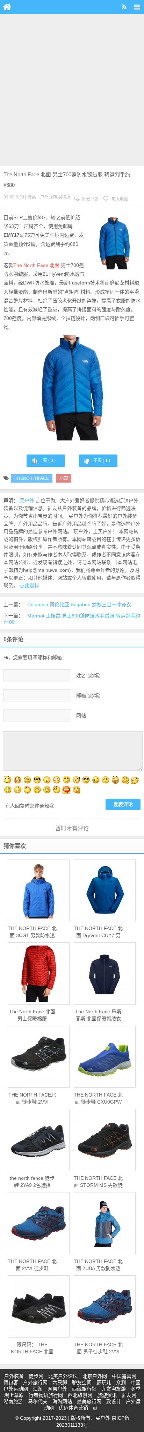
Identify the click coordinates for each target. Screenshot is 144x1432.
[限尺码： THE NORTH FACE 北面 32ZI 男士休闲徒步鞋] (38, 1307)
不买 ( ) (101, 460)
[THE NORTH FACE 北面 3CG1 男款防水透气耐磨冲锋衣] (38, 890)
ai (95, 1408)
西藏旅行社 (84, 1389)
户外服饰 (48, 197)
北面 (54, 265)
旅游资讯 (107, 1395)
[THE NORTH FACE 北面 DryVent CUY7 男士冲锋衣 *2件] (104, 890)
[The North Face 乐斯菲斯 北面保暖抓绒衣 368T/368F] (104, 974)
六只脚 (59, 1382)
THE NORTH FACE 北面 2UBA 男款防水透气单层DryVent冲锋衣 (98, 1265)
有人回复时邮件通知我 (29, 806)
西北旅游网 (80, 1395)
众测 (121, 1382)
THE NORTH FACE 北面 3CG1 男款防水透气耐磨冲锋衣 (32, 932)
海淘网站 (62, 1401)
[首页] (7, 7)
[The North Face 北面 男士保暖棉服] (38, 974)
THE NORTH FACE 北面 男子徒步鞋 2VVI (98, 1348)
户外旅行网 (35, 1382)
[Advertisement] (72, 90)
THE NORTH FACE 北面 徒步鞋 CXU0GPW (98, 1098)
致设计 (113, 1401)
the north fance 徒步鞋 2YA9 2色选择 (32, 1181)
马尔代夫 (38, 1401)
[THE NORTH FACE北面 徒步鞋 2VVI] (38, 1057)
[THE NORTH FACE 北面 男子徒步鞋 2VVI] (104, 1307)
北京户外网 (94, 1376)
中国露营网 (124, 1376)
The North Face (30, 265)
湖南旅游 (13, 1401)
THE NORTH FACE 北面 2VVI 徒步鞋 (32, 1264)
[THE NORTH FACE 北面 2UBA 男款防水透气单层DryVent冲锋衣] (104, 1223)
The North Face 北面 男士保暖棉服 (32, 1015)
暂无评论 (90, 199)
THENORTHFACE (32, 478)
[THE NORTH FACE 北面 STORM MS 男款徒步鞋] (104, 1140)
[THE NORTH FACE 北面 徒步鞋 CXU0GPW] (104, 1056)
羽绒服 (64, 197)
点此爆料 (29, 585)
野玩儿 (103, 1382)
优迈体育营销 (73, 1408)
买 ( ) (49, 460)
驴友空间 (82, 1382)
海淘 (38, 1389)
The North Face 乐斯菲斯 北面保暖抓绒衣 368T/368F (98, 1015)
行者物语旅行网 (46, 1395)
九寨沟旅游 (113, 1389)
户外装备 (14, 1376)
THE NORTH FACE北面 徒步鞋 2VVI (32, 1098)
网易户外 (57, 1389)
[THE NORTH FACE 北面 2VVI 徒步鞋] (38, 1223)
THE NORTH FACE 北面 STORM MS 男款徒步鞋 (98, 1182)
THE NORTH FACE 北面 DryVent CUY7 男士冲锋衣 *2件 (98, 932)
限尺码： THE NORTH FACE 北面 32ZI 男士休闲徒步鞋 (32, 1348)
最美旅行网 (89, 1401)
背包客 (10, 1382)
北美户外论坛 (63, 1376)
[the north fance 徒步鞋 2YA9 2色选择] (38, 1140)
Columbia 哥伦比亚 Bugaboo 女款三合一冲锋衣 (79, 604)
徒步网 (36, 1376)
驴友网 (129, 1395)
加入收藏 (119, 199)
